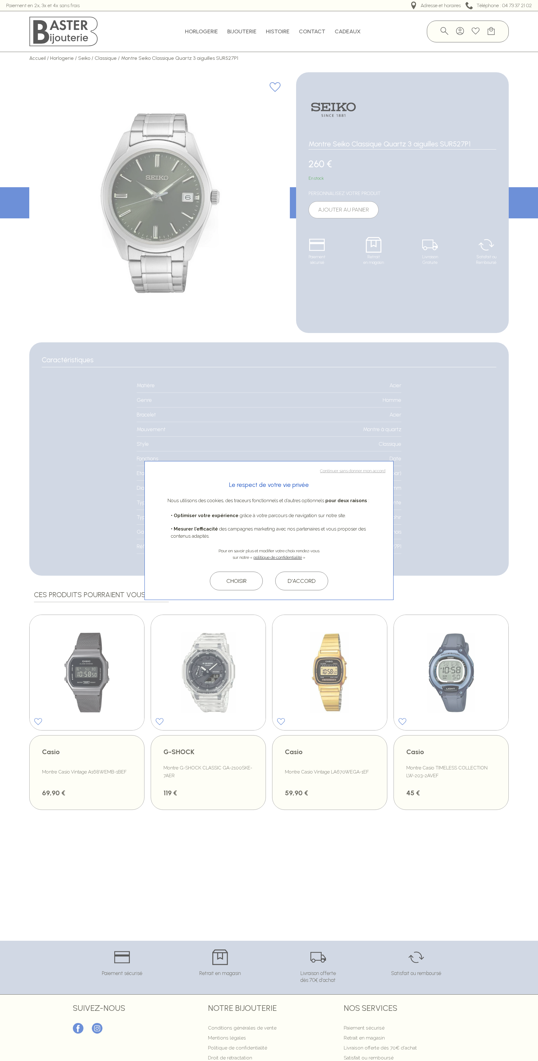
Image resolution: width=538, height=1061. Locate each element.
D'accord (302, 581)
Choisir (236, 581)
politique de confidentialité (277, 557)
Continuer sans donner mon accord (352, 471)
